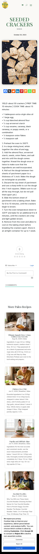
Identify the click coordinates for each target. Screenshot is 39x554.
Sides (19, 29)
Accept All (19, 548)
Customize (19, 539)
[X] (9, 91)
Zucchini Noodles (19, 494)
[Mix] (25, 91)
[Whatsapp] (30, 91)
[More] (34, 91)
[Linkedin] (17, 91)
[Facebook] (5, 91)
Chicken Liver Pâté (19, 389)
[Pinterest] (21, 91)
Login (32, 265)
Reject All (19, 544)
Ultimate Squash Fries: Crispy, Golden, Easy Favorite (19, 336)
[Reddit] (13, 91)
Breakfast (22, 391)
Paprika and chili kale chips (19, 441)
